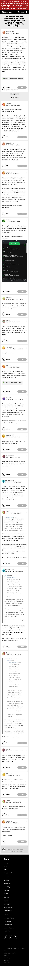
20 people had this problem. (10, 90)
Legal (5, 948)
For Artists (6, 880)
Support (6, 901)
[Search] (19, 12)
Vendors (6, 893)
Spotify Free (7, 931)
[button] (26, 32)
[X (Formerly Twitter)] (10, 937)
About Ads (14, 953)
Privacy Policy (6, 950)
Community (8, 12)
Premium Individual (9, 918)
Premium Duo (7, 921)
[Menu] (26, 12)
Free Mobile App (8, 907)
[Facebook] (15, 937)
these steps (5, 8)
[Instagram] (5, 937)
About (5, 866)
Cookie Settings (7, 953)
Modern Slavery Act (7, 958)
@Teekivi (7, 575)
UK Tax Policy (6, 960)
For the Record (8, 873)
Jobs (5, 869)
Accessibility (6, 955)
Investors (6, 890)
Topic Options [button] (14, 94)
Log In (22, 12)
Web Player (7, 904)
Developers (7, 883)
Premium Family (8, 924)
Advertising (7, 887)
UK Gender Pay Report (8, 963)
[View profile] (3, 32)
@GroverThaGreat (9, 517)
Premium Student (8, 928)
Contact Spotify (8, 910)
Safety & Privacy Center (11, 948)
